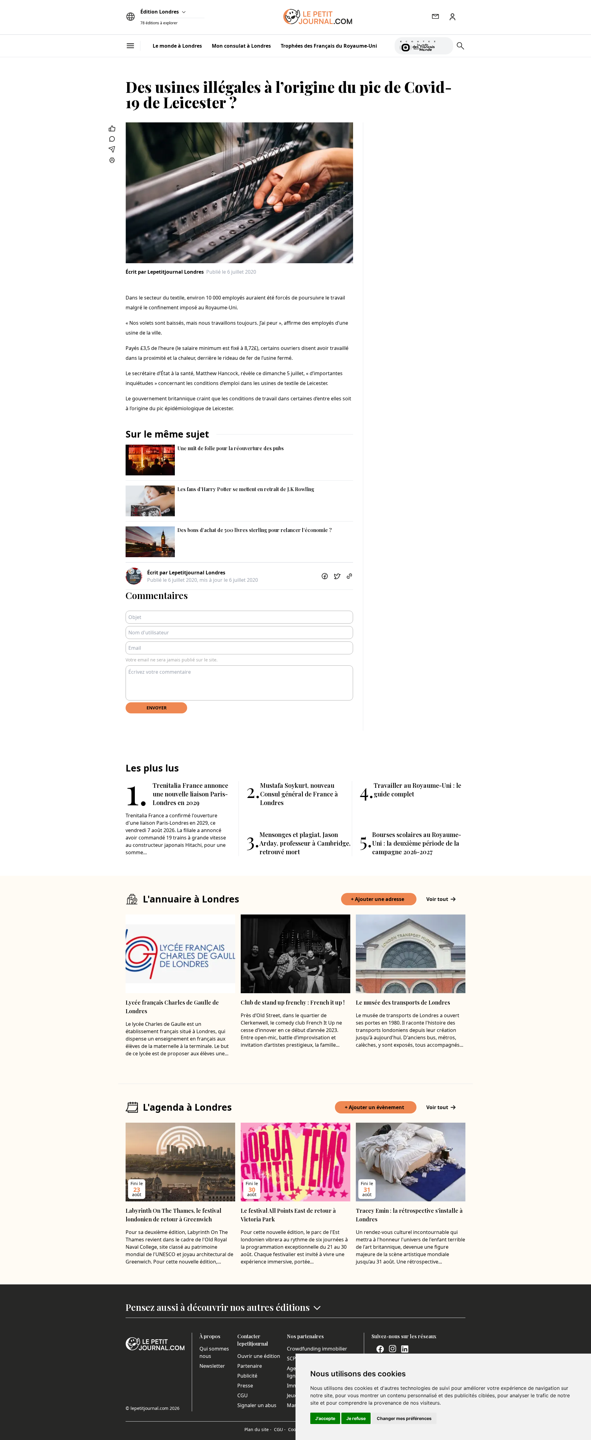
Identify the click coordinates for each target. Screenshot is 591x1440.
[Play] (445, 46)
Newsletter (212, 1366)
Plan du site (257, 1429)
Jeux (291, 1395)
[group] (445, 44)
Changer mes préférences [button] (404, 1418)
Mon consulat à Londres (241, 45)
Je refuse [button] (356, 1418)
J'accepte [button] (325, 1418)
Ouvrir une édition (258, 1356)
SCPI (292, 1358)
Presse (245, 1385)
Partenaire (249, 1366)
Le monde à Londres (177, 45)
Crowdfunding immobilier (317, 1348)
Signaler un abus (256, 1405)
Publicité (247, 1375)
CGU (242, 1395)
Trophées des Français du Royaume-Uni (329, 45)
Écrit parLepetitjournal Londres (165, 271)
